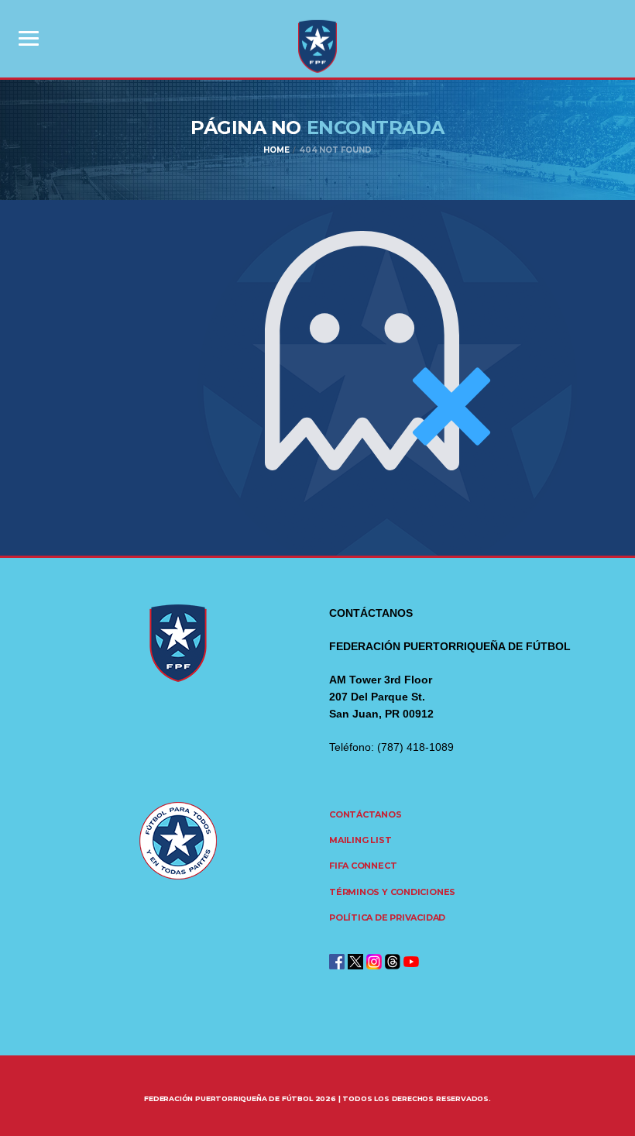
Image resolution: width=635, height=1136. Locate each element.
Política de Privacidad (387, 917)
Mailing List (360, 840)
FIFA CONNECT (362, 865)
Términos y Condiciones (392, 891)
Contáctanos (365, 814)
